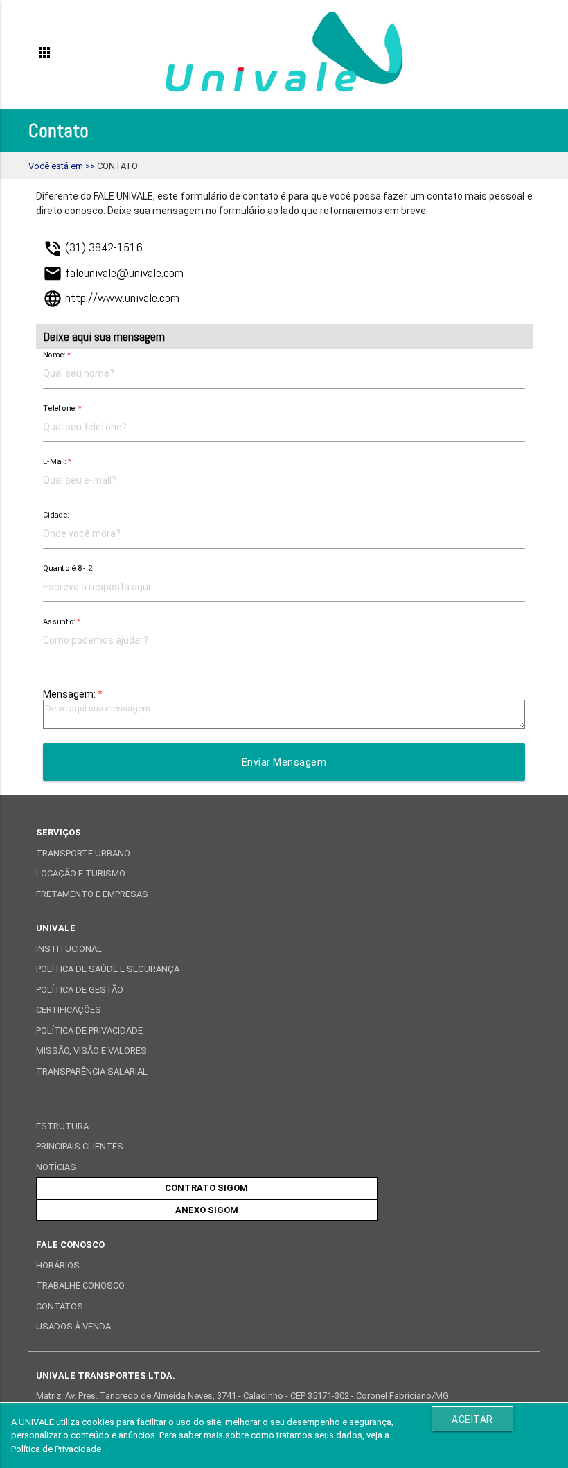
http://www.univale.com (111, 298)
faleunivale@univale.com (113, 273)
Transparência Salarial (92, 1071)
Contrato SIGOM (206, 1188)
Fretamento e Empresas (92, 894)
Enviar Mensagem (284, 762)
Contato (117, 166)
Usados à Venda (73, 1326)
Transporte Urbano (83, 853)
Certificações (68, 1010)
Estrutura (62, 1126)
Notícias (56, 1167)
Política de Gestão (79, 989)
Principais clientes (79, 1146)
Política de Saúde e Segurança (107, 969)
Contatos (59, 1306)
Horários (58, 1265)
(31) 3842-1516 (93, 247)
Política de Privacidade (89, 1030)
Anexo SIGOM (206, 1210)
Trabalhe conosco (80, 1285)
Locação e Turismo (80, 873)
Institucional (69, 949)
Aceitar (472, 1419)
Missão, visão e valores (91, 1050)
